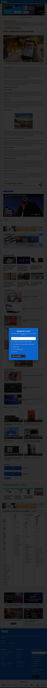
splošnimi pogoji (20, 349)
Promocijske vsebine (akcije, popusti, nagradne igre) (23, 344)
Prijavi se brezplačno (16, 356)
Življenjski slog (16, 346)
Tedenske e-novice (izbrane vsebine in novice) (22, 341)
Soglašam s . (18, 349)
